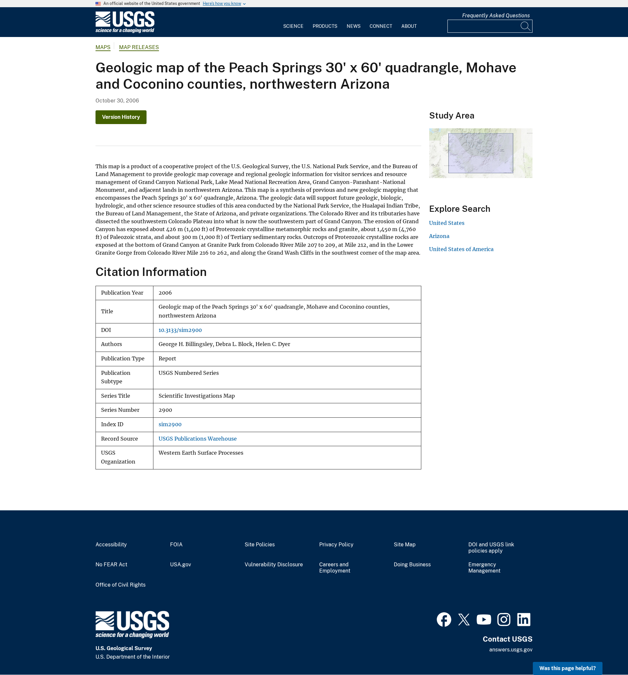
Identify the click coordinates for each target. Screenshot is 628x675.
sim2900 (170, 424)
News (353, 26)
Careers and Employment (334, 568)
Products (325, 26)
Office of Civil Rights (121, 585)
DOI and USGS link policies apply (491, 548)
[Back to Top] (604, 651)
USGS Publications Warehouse (198, 439)
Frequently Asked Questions (496, 15)
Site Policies (260, 545)
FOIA (176, 545)
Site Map (405, 545)
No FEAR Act (111, 565)
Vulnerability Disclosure (274, 565)
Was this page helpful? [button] (567, 668)
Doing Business (412, 565)
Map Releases (139, 47)
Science (293, 26)
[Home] (125, 31)
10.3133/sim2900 (180, 330)
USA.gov (180, 565)
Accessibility (111, 545)
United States (446, 223)
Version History (121, 117)
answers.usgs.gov (510, 650)
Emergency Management (484, 568)
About (409, 26)
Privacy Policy (336, 545)
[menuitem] (293, 22)
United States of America (461, 249)
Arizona (439, 236)
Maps (103, 47)
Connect (381, 26)
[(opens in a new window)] (444, 619)
